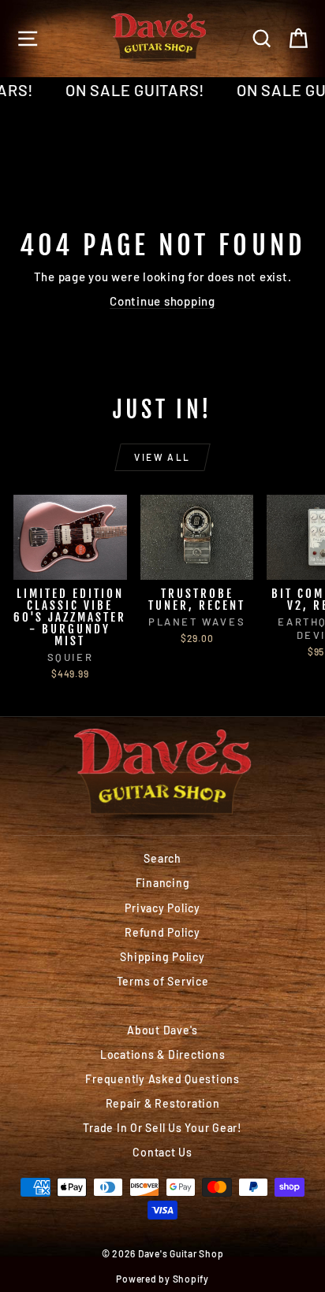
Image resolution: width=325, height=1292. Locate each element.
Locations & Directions (163, 1054)
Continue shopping (162, 301)
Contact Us (162, 1152)
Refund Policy (162, 932)
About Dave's (162, 1030)
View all (162, 456)
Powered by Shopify (162, 1278)
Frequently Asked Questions (162, 1079)
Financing (163, 882)
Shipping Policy (162, 956)
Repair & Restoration (163, 1103)
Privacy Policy (162, 908)
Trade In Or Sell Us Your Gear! (162, 1127)
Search (162, 858)
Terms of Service (163, 981)
